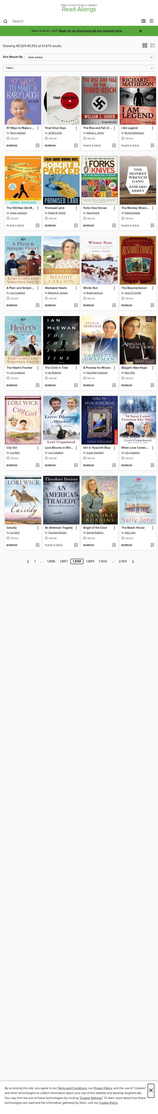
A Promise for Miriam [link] (96, 368)
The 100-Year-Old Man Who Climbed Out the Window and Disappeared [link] (21, 208)
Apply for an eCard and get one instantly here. (91, 31)
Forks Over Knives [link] (95, 208)
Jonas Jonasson (18, 213)
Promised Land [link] (54, 208)
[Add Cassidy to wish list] (37, 545)
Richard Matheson (134, 133)
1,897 (64, 561)
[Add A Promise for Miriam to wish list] (114, 385)
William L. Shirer (95, 133)
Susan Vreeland (95, 452)
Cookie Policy (108, 1103)
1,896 (51, 561)
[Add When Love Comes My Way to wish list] (152, 465)
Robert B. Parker (57, 213)
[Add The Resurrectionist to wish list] (152, 305)
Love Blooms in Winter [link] (59, 448)
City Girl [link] (12, 448)
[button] (144, 47)
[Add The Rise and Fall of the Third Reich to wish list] (114, 145)
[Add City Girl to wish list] (37, 465)
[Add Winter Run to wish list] (114, 305)
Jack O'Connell (133, 292)
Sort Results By (13, 57)
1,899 (90, 561)
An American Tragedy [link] (59, 528)
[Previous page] (28, 561)
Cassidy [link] (12, 528)
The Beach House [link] (133, 528)
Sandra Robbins (95, 532)
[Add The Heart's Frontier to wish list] (37, 385)
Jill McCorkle (55, 133)
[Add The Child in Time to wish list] (75, 385)
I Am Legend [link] (129, 128)
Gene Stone (93, 213)
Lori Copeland (17, 292)
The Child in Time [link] (56, 368)
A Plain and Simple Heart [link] (21, 288)
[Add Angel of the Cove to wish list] (114, 545)
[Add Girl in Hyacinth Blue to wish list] (114, 465)
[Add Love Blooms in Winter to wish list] (75, 465)
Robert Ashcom (95, 292)
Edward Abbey (132, 213)
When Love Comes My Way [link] (136, 448)
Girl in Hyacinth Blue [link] (96, 448)
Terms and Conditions (72, 1088)
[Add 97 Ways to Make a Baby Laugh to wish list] (37, 145)
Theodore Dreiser (57, 532)
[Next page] (133, 561)
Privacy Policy (103, 1088)
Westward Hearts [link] (56, 288)
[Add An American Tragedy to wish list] (75, 545)
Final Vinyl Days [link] (55, 128)
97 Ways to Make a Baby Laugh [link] (21, 128)
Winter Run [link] (90, 288)
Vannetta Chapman (97, 372)
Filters (9, 68)
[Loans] (143, 21)
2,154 (123, 561)
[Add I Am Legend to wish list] (152, 145)
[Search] (5, 21)
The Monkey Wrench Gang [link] (136, 208)
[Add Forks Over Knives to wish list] (114, 225)
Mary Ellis (130, 372)
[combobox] (71, 21)
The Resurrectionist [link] (134, 288)
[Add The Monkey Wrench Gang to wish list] (152, 225)
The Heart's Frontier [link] (19, 368)
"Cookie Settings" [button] (91, 1098)
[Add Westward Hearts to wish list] (75, 305)
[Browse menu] (151, 21)
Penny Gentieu (18, 133)
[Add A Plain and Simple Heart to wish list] (37, 305)
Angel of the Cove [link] (95, 528)
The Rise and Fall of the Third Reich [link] (98, 128)
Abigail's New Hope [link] (134, 368)
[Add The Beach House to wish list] (152, 545)
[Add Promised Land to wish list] (75, 225)
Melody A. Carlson (58, 292)
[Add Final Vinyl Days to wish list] (75, 145)
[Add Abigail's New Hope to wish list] (152, 385)
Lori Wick (15, 452)
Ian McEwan (54, 372)
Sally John (130, 532)
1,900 (103, 561)
